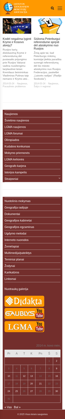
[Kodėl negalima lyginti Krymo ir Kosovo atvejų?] (17, 26)
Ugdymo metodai (15, 233)
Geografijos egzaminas (19, 227)
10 (9, 376)
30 (56, 391)
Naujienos (22, 83)
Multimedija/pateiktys (18, 252)
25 (16, 391)
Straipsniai (11, 178)
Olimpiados (12, 139)
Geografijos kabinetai (18, 220)
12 (24, 376)
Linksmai (10, 278)
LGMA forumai (14, 133)
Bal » (17, 407)
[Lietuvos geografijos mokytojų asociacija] (16, 8)
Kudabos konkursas (17, 146)
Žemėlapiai (12, 246)
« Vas (8, 407)
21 (40, 383)
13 (31, 376)
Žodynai (10, 265)
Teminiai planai (14, 259)
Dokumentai (12, 214)
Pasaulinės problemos (14, 86)
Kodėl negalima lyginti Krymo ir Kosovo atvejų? (17, 42)
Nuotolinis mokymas (18, 201)
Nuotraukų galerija (16, 289)
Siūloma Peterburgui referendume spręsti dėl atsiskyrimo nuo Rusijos (47, 43)
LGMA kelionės (14, 159)
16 (56, 376)
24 (9, 391)
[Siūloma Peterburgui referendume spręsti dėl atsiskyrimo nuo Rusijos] (48, 26)
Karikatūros (12, 272)
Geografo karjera (15, 165)
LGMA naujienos (15, 126)
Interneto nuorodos (17, 239)
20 (31, 383)
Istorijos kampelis (16, 172)
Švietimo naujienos (17, 120)
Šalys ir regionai (42, 86)
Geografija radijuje (16, 207)
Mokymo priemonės (17, 152)
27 (31, 391)
